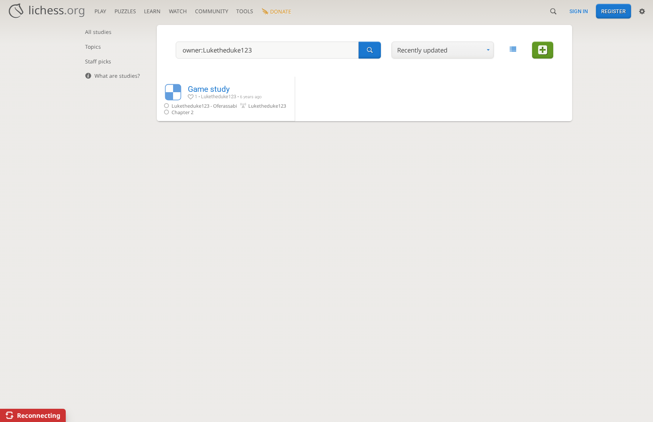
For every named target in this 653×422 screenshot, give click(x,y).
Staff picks (98, 61)
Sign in (578, 11)
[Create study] (542, 50)
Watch (178, 11)
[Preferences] (642, 11)
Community (211, 11)
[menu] (442, 50)
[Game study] (226, 99)
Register (613, 11)
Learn (152, 11)
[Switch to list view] (512, 49)
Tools (244, 11)
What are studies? (117, 75)
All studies (98, 32)
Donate (280, 11)
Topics (93, 46)
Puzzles (125, 11)
